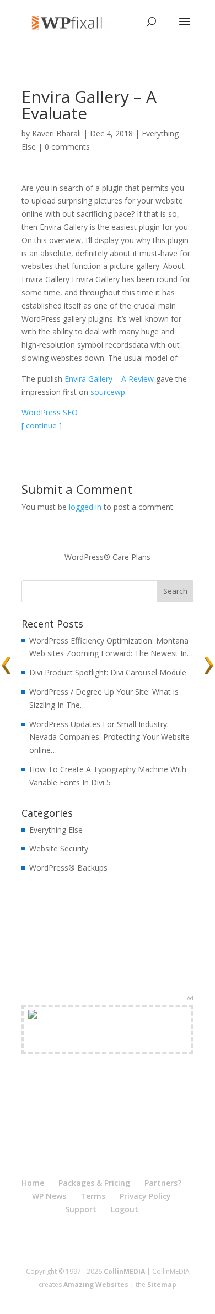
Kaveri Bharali (56, 133)
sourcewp (107, 392)
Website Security (58, 848)
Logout (124, 1209)
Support (80, 1209)
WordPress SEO (50, 412)
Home (33, 1183)
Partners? (162, 1183)
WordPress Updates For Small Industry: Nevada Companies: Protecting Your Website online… (109, 737)
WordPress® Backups (68, 867)
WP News (49, 1196)
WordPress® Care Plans (107, 557)
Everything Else (56, 829)
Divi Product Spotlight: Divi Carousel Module (107, 672)
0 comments (67, 146)
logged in (85, 507)
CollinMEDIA (124, 1271)
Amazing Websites (95, 1284)
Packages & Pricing (94, 1183)
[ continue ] (42, 425)
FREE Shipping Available (108, 1042)
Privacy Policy (145, 1196)
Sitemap (161, 1284)
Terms (92, 1196)
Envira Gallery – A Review (109, 378)
